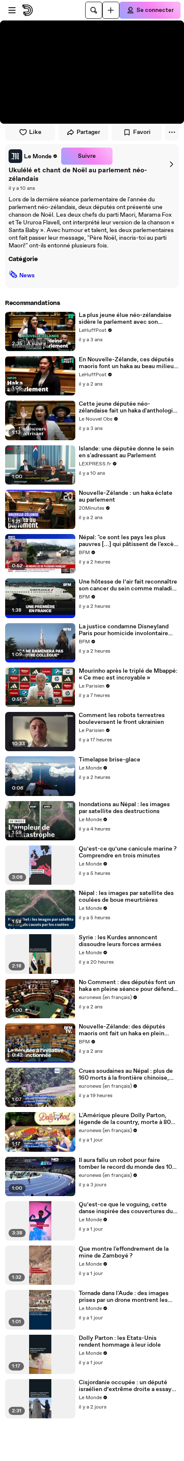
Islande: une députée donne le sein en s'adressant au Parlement (126, 452)
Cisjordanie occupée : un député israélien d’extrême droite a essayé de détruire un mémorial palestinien (128, 1386)
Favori (142, 132)
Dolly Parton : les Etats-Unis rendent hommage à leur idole (120, 1341)
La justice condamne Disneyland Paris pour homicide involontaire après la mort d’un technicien (124, 630)
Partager (88, 132)
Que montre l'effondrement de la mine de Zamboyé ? (124, 1252)
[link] (33, 156)
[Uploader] (110, 10)
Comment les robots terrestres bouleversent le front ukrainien (122, 719)
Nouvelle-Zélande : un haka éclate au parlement (125, 496)
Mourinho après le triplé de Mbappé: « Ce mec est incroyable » (128, 674)
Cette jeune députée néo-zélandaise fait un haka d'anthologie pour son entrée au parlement (127, 407)
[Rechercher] (93, 10)
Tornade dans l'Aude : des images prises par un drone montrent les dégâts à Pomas (124, 1297)
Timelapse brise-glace (109, 759)
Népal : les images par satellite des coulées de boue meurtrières (126, 896)
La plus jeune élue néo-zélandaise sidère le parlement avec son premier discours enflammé (125, 318)
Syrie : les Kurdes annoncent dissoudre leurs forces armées (120, 941)
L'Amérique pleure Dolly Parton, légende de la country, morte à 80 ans (125, 1119)
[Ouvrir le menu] (12, 10)
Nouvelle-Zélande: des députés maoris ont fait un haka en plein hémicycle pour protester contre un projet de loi (128, 1030)
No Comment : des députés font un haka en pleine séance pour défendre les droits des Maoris (129, 986)
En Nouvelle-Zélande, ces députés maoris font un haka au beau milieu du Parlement (126, 363)
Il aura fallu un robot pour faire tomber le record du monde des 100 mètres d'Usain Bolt (127, 1164)
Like (35, 132)
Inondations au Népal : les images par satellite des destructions (124, 808)
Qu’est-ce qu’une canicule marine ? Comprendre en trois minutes (128, 852)
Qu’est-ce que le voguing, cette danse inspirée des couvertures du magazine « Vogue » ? (126, 1208)
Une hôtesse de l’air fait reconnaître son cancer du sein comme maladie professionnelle (128, 585)
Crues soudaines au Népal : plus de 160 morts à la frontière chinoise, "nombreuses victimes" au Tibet (126, 1074)
